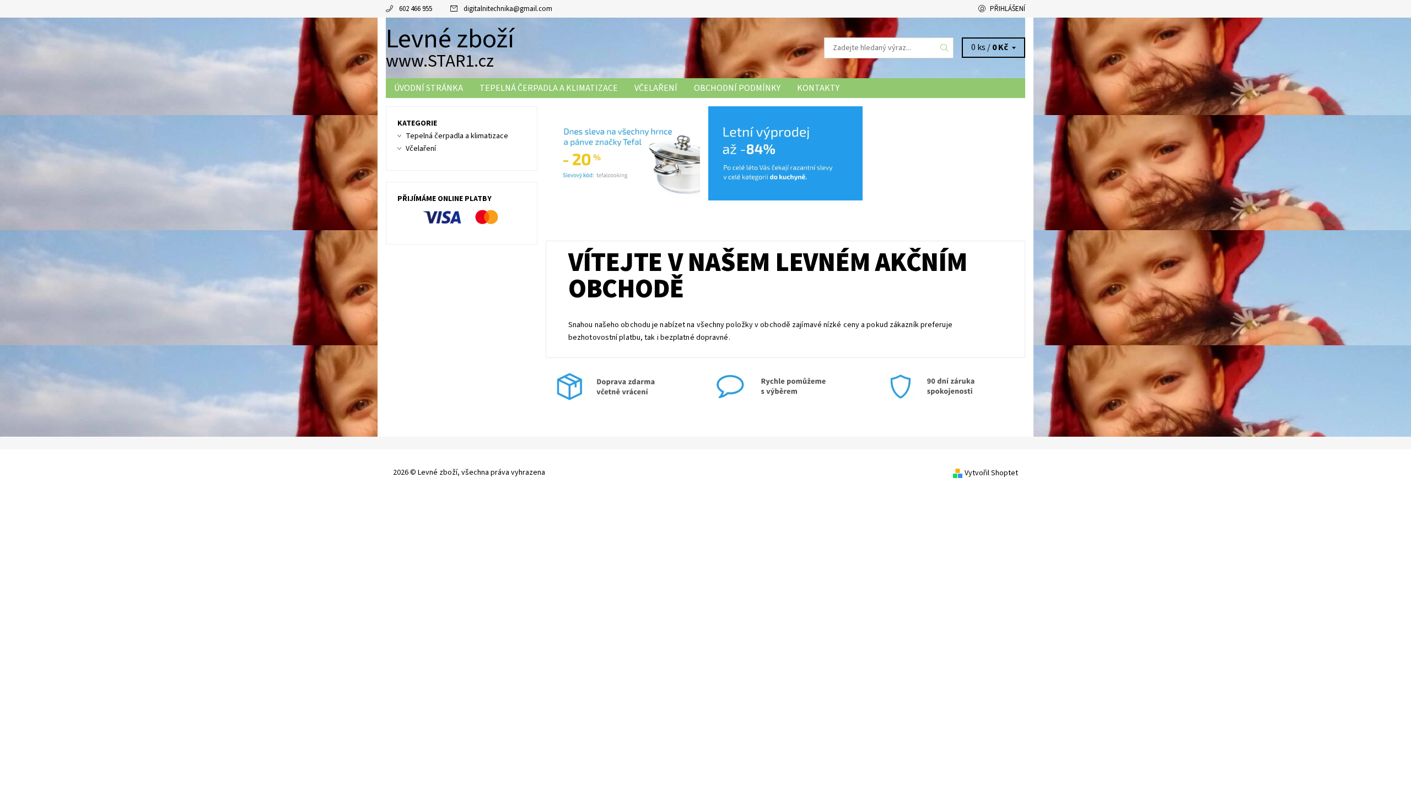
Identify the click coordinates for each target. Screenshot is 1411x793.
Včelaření (655, 88)
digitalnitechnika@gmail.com (508, 9)
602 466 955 (415, 9)
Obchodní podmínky (737, 88)
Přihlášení (1007, 9)
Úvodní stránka (428, 88)
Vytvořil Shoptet (991, 473)
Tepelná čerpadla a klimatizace (549, 88)
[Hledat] (945, 47)
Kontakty (818, 88)
